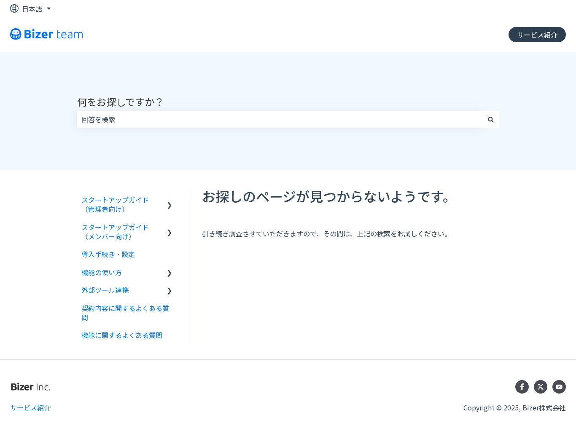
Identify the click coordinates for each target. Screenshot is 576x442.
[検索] (491, 119)
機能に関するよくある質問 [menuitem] (121, 335)
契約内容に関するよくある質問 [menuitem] (125, 312)
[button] (169, 200)
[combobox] (280, 119)
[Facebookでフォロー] (522, 387)
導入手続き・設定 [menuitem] (108, 254)
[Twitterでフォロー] (540, 387)
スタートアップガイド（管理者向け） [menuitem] (115, 204)
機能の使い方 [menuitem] (101, 272)
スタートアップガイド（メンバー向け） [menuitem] (115, 231)
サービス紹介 (537, 34)
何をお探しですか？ (120, 101)
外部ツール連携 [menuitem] (105, 290)
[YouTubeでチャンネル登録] (559, 387)
